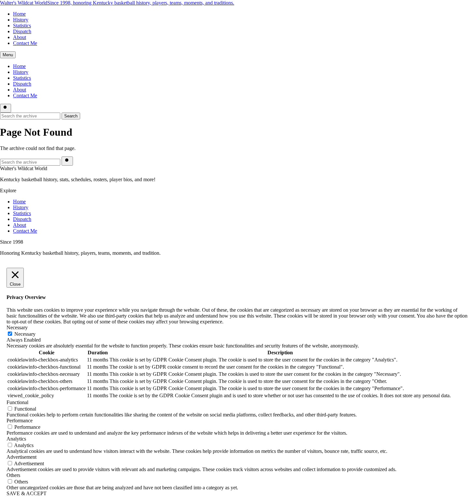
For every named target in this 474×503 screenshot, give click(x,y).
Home (19, 14)
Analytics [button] (16, 439)
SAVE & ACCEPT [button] (27, 493)
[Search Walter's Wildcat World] (5, 108)
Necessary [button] (17, 327)
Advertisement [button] (21, 457)
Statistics (22, 25)
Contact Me (25, 43)
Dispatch (22, 31)
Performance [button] (20, 420)
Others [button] (13, 475)
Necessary (25, 334)
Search (71, 116)
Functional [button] (17, 402)
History (20, 19)
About (19, 37)
